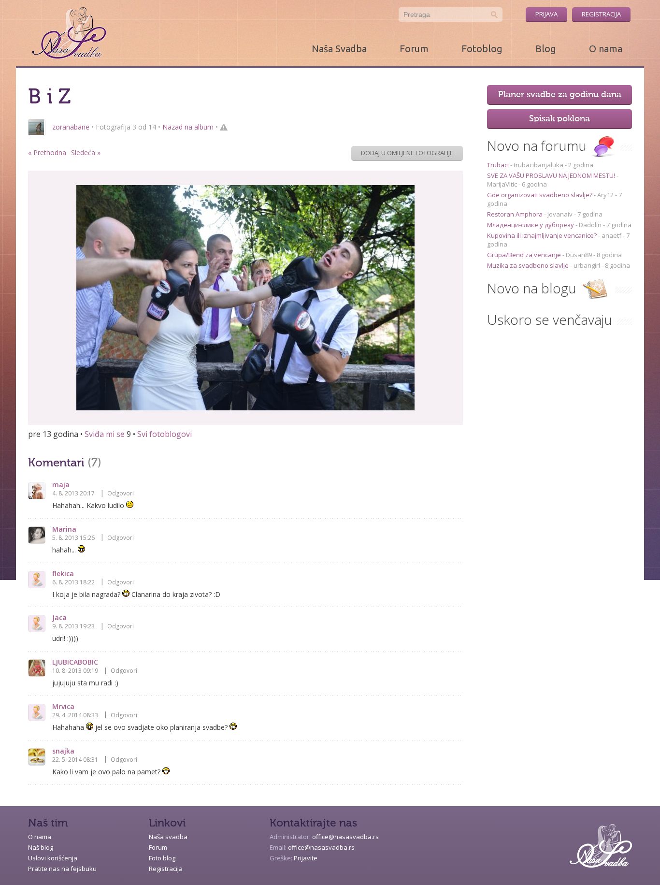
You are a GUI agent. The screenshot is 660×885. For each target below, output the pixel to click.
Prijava (546, 14)
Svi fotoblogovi (164, 434)
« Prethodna (47, 152)
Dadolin (590, 224)
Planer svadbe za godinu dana (559, 94)
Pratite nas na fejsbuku (62, 868)
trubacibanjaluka (538, 164)
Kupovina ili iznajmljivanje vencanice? (542, 235)
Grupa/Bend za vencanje (524, 254)
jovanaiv (560, 214)
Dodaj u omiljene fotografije (407, 152)
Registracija (601, 14)
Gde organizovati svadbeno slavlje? (540, 194)
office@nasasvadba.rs (345, 836)
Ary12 (605, 194)
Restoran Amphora (515, 214)
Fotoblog (481, 48)
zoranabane (70, 126)
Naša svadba (168, 836)
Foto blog (162, 858)
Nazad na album (188, 126)
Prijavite (305, 858)
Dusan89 (579, 254)
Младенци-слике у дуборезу (531, 224)
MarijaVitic (502, 184)
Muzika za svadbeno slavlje (528, 265)
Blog (545, 48)
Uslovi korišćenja (52, 858)
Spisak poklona (559, 119)
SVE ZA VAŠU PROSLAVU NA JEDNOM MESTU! (552, 175)
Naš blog (40, 847)
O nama (605, 48)
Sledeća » (85, 152)
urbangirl (587, 265)
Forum (414, 48)
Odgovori (120, 493)
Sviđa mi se (105, 434)
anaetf (611, 235)
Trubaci (498, 164)
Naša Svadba (339, 48)
